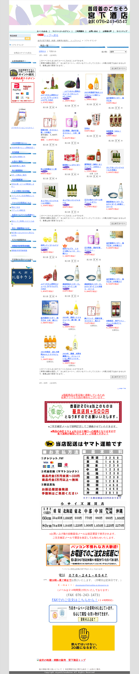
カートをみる (42, 31)
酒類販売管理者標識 (19, 250)
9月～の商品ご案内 (18, 175)
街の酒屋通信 (17, 170)
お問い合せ (93, 31)
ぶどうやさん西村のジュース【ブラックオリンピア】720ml (49, 97)
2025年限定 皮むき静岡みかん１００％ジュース (50, 354)
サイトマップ (122, 31)
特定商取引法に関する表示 (75, 669)
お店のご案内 (17, 161)
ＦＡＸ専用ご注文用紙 (21, 191)
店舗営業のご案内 (18, 166)
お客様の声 (107, 31)
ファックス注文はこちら (21, 203)
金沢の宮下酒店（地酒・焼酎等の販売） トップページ (59, 41)
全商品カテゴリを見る (22, 53)
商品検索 (13, 36)
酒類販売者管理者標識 (21, 246)
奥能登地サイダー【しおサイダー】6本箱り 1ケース (115, 204)
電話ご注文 (15, 207)
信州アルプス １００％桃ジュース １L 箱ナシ (72, 251)
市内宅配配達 (17, 180)
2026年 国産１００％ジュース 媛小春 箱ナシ (72, 319)
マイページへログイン (61, 31)
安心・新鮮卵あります (21, 228)
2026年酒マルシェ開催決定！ (23, 148)
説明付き (42, 51)
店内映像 (15, 152)
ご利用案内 (79, 31)
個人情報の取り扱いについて (50, 669)
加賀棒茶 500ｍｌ (113, 131)
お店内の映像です (18, 157)
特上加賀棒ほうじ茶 (49, 169)
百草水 (87, 128)
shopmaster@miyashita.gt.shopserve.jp (92, 585)
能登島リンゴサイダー (71, 165)
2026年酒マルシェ (19, 143)
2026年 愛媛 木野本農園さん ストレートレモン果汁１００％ (72, 356)
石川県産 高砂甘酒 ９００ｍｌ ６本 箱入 (71, 133)
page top (122, 388)
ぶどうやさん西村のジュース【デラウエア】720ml (49, 286)
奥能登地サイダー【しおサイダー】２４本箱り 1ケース (93, 286)
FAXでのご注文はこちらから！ (75, 600)
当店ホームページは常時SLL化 (23, 216)
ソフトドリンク (17, 45)
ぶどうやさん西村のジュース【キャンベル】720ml (71, 93)
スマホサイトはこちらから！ (22, 128)
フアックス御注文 (18, 210)
